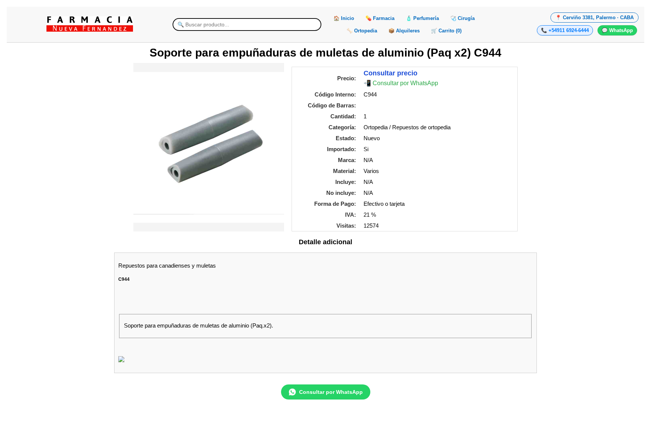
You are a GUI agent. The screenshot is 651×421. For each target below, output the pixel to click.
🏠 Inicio (343, 18)
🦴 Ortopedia (362, 31)
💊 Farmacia (379, 18)
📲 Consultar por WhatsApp (401, 83)
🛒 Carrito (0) (446, 31)
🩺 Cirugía (462, 18)
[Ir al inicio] (89, 24)
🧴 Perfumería (422, 18)
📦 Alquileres (404, 31)
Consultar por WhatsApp (331, 392)
